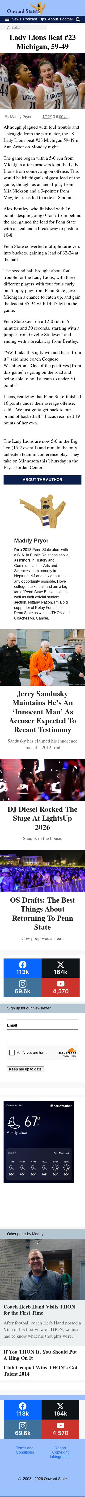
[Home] (26, 12)
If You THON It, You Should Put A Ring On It (40, 1355)
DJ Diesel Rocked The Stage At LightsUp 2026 (42, 817)
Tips (42, 19)
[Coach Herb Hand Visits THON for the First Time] (42, 1301)
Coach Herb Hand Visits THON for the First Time (39, 1309)
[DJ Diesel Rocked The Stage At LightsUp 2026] (42, 799)
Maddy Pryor (20, 117)
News (16, 19)
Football (67, 19)
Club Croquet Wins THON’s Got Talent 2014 (40, 1370)
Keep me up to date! (25, 1069)
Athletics (14, 28)
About (53, 19)
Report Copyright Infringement (60, 1452)
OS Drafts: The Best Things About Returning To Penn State (42, 913)
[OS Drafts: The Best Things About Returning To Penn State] (42, 890)
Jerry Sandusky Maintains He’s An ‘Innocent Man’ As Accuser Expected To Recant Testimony (42, 711)
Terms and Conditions (25, 1450)
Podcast (30, 19)
